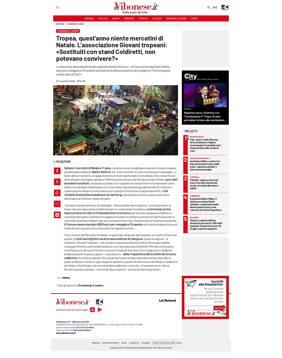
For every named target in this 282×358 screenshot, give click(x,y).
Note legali (146, 343)
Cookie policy (134, 343)
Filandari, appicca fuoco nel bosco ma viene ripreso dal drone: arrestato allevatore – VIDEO (204, 184)
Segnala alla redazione (110, 343)
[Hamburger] (55, 7)
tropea (66, 278)
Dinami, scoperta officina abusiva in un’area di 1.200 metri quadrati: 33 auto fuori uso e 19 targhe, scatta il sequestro (206, 224)
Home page (60, 24)
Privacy (124, 343)
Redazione (96, 343)
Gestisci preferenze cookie (164, 343)
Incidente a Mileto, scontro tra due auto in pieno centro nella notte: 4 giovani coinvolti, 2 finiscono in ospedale (205, 165)
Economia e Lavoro (75, 24)
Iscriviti (219, 308)
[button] (57, 171)
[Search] (209, 7)
